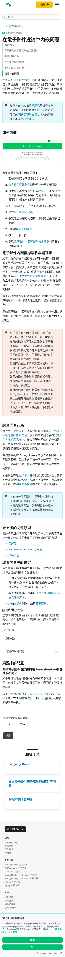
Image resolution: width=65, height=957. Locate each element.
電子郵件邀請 (21, 80)
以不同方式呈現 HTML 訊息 (38, 694)
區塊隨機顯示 (16, 597)
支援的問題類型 (20, 184)
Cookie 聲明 (11, 932)
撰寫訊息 (34, 105)
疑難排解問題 (12, 73)
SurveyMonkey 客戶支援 (16, 864)
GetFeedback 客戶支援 (15, 868)
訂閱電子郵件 (11, 907)
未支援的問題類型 (14, 62)
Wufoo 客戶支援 (12, 882)
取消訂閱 (9, 900)
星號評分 (13, 555)
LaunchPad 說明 (12, 871)
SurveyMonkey (11, 842)
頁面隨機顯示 (49, 593)
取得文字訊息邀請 (20, 799)
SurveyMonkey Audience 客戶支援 (21, 875)
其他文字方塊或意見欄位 (31, 276)
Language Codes (19, 764)
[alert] (32, 372)
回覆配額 (41, 603)
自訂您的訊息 (24, 229)
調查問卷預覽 (24, 484)
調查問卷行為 (12, 56)
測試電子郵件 (27, 475)
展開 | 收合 (9, 629)
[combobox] (15, 829)
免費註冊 (44, 4)
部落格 (8, 852)
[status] (32, 112)
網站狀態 (9, 897)
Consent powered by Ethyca (48, 953)
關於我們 (9, 845)
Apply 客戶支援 (12, 885)
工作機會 (9, 849)
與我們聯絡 (10, 904)
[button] (32, 638)
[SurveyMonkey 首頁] (8, 4)
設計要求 (28, 119)
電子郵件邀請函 (23, 212)
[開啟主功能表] (57, 5)
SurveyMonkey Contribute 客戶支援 (21, 878)
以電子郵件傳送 (14, 26)
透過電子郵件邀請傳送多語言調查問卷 (32, 783)
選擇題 (12, 543)
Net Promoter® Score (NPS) (25, 549)
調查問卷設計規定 (14, 67)
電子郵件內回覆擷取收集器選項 (21, 50)
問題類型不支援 (27, 114)
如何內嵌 (9, 44)
